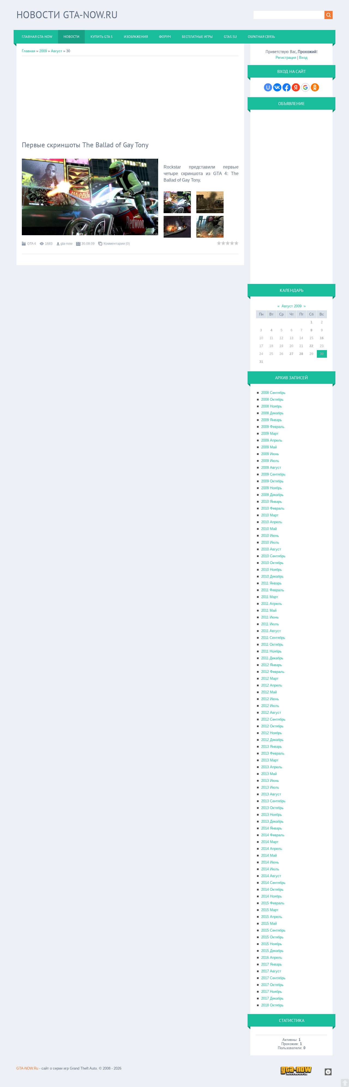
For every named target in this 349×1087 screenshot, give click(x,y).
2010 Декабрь (272, 576)
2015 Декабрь (272, 951)
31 (261, 362)
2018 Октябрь (272, 1005)
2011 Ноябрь (271, 651)
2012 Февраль (272, 672)
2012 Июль (270, 706)
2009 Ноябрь (271, 488)
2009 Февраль (272, 427)
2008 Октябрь (272, 399)
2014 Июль (270, 869)
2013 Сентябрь (273, 801)
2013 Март (269, 760)
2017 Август (271, 971)
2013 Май (269, 774)
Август (56, 51)
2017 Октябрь (272, 985)
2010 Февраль (272, 508)
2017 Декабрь (272, 998)
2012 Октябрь (272, 726)
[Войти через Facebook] (286, 87)
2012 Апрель (271, 685)
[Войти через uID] (268, 87)
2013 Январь (271, 747)
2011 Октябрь (272, 644)
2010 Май (269, 529)
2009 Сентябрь (273, 474)
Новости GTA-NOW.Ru (67, 14)
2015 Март (269, 910)
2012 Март (269, 678)
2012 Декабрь (272, 740)
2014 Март (269, 842)
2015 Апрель (271, 917)
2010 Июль (270, 542)
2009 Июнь (270, 454)
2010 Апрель (271, 522)
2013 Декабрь (272, 821)
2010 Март (269, 515)
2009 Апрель (271, 440)
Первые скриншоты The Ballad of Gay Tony (85, 144)
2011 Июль (270, 624)
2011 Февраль (272, 590)
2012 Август (271, 713)
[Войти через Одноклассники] (315, 87)
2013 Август (271, 794)
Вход (303, 58)
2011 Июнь (270, 617)
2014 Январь (271, 828)
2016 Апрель (271, 958)
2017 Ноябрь (271, 992)
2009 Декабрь (272, 495)
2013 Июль (270, 787)
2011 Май (268, 610)
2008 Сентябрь (273, 393)
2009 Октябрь (272, 481)
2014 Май (269, 855)
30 (322, 354)
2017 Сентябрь (273, 978)
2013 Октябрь (272, 808)
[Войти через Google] (305, 87)
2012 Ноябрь (271, 733)
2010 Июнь (270, 536)
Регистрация (286, 58)
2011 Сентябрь (273, 638)
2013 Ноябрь (271, 815)
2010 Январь (271, 502)
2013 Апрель (271, 767)
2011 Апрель (271, 604)
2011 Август (271, 631)
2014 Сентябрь (273, 883)
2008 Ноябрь (271, 406)
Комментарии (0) (117, 244)
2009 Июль (270, 461)
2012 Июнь (270, 699)
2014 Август (271, 876)
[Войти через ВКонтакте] (277, 87)
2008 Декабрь (272, 413)
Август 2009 (292, 306)
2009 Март (269, 433)
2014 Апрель (271, 849)
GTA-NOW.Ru (27, 1068)
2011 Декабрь (272, 658)
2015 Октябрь (272, 937)
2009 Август (271, 468)
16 (322, 338)
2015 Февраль (272, 903)
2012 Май (269, 692)
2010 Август (271, 549)
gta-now (67, 244)
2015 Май (269, 923)
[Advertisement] (130, 97)
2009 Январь (271, 420)
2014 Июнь (270, 862)
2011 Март (269, 597)
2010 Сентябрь (273, 556)
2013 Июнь (270, 781)
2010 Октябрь (272, 563)
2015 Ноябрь (271, 944)
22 (311, 346)
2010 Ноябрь (271, 570)
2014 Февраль (272, 835)
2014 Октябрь (272, 889)
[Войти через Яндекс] (296, 87)
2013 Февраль (272, 753)
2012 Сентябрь (273, 719)
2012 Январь (271, 665)
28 (301, 354)
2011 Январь (271, 583)
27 (291, 354)
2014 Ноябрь (271, 896)
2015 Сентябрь (273, 930)
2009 (43, 51)
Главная (28, 51)
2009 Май (269, 447)
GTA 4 (31, 244)
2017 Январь (271, 964)
